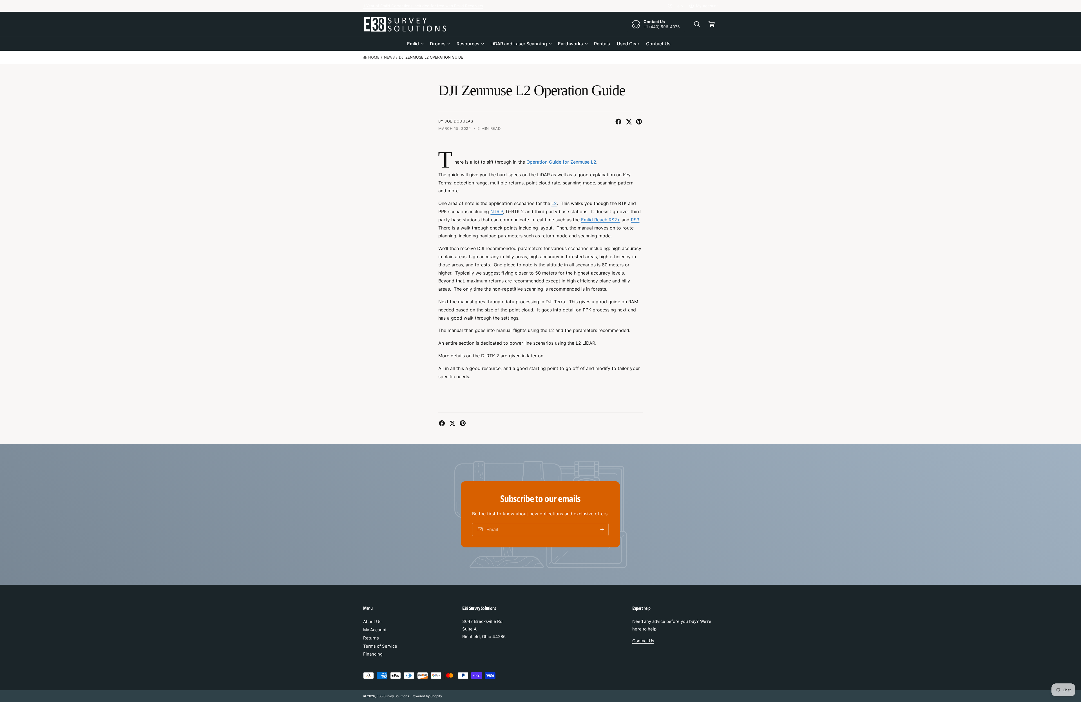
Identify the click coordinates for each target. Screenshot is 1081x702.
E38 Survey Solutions (393, 696)
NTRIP (496, 211)
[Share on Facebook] (618, 121)
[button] (697, 24)
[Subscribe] (602, 529)
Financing (373, 654)
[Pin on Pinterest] (639, 121)
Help (678, 5)
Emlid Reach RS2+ (600, 219)
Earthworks (570, 43)
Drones (438, 43)
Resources (468, 43)
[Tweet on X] (629, 121)
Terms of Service (380, 646)
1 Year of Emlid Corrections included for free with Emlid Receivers (423, 5)
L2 (554, 203)
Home (373, 57)
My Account (707, 5)
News (389, 57)
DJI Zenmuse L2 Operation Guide (431, 57)
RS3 (635, 219)
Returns (371, 638)
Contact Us (643, 640)
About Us (372, 621)
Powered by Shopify (427, 696)
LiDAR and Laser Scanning (518, 43)
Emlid (413, 43)
